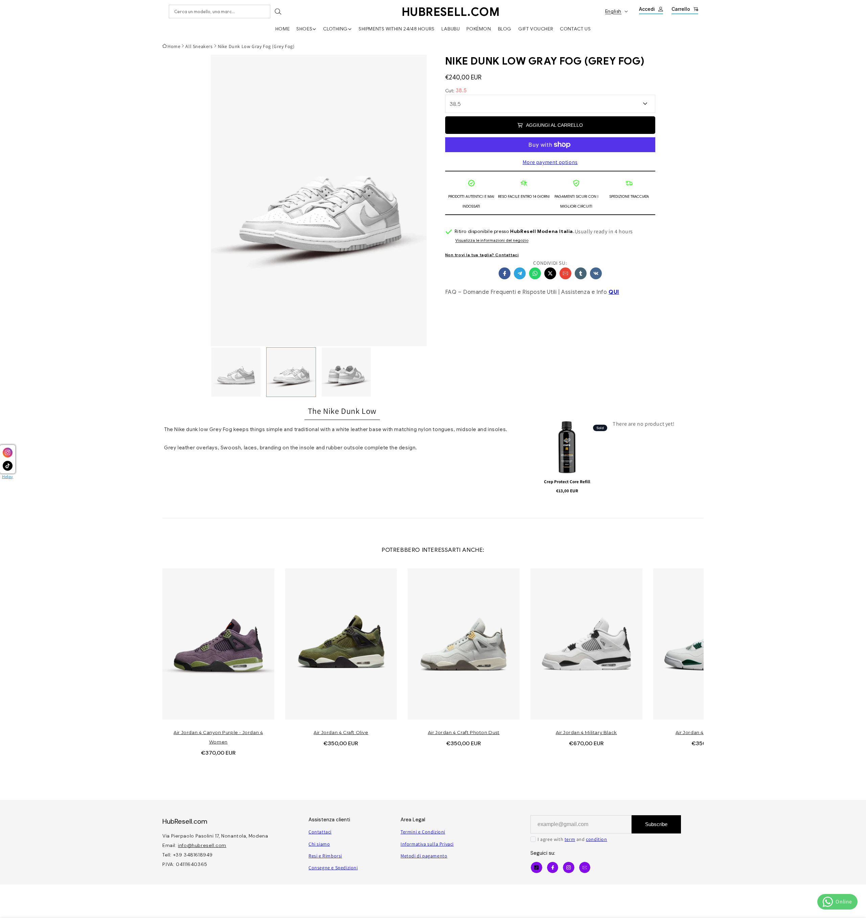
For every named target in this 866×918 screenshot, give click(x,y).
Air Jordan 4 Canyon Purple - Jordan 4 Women (218, 737)
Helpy (7, 476)
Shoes (304, 29)
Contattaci (320, 832)
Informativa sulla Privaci (427, 844)
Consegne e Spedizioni (333, 868)
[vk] (596, 273)
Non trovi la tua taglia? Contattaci (482, 254)
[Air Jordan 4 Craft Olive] (341, 644)
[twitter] (550, 273)
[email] (565, 273)
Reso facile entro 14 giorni (524, 196)
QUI (614, 292)
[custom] (568, 867)
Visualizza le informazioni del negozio (491, 240)
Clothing (335, 29)
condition (596, 839)
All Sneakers (198, 46)
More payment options (550, 162)
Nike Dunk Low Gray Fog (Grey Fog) (256, 46)
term (570, 839)
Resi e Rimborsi (325, 856)
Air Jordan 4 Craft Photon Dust (464, 732)
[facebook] (504, 273)
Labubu (450, 29)
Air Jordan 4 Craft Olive (341, 732)
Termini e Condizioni (423, 832)
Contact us (575, 29)
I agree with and (572, 839)
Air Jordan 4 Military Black (586, 732)
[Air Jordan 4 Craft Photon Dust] (464, 644)
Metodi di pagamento (424, 856)
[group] (236, 372)
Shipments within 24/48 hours (397, 29)
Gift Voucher (535, 29)
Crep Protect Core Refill (567, 482)
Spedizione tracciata (629, 196)
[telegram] (520, 273)
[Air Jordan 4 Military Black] (586, 644)
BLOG (504, 29)
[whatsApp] (535, 273)
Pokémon (478, 29)
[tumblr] (581, 273)
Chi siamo (319, 844)
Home (282, 29)
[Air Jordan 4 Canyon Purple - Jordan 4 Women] (218, 644)
